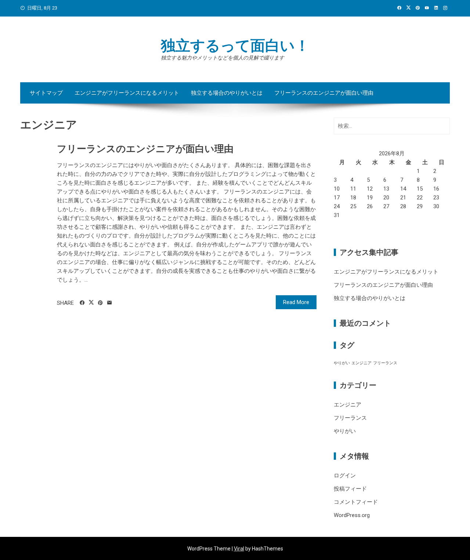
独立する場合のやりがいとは (227, 93)
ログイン (345, 475)
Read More (296, 302)
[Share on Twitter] (91, 302)
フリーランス (385, 363)
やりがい (342, 363)
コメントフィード (356, 502)
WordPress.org (352, 515)
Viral (239, 549)
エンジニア (361, 363)
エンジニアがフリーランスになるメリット (127, 93)
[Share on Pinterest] (100, 303)
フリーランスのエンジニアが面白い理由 (323, 93)
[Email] (109, 303)
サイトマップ (46, 93)
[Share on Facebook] (82, 303)
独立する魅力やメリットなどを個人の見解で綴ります (222, 58)
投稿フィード (350, 488)
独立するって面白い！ (235, 45)
